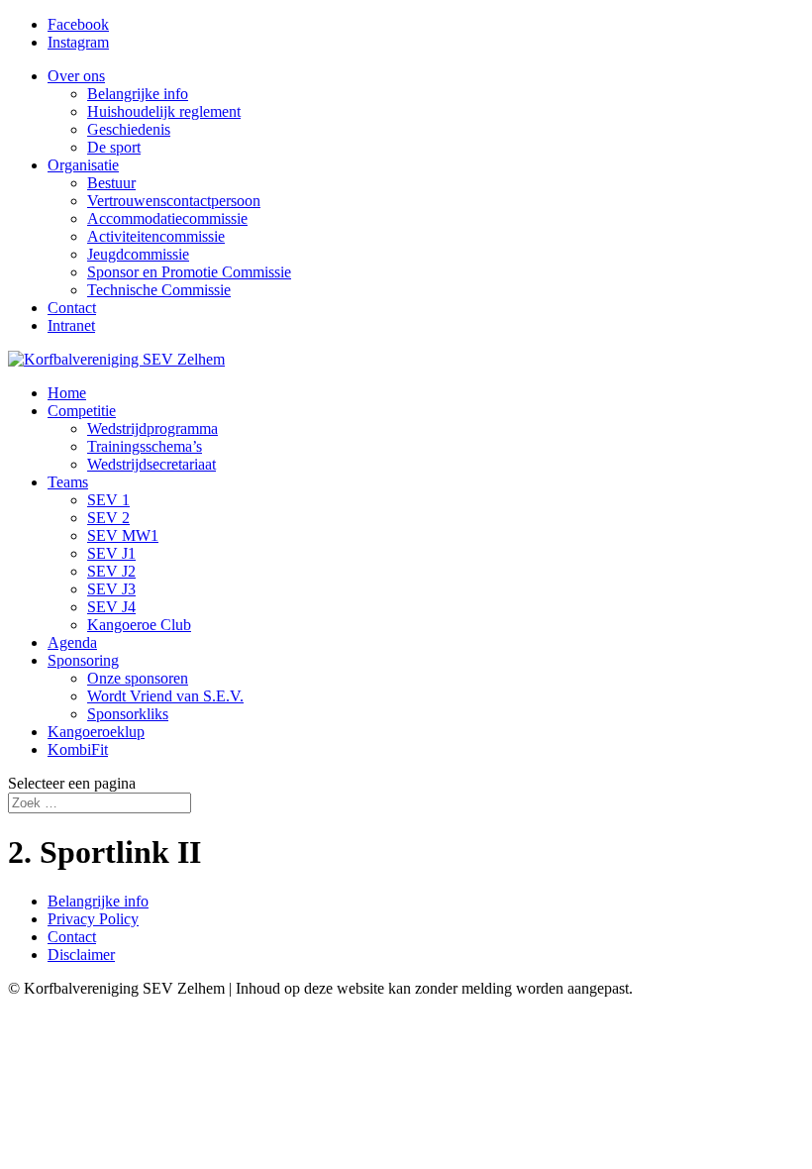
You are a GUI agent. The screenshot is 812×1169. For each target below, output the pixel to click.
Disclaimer (81, 954)
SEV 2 (108, 517)
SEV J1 (111, 553)
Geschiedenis (128, 129)
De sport (114, 147)
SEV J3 (111, 589)
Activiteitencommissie (156, 236)
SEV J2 (111, 571)
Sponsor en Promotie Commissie (189, 272)
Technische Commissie (159, 289)
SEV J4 (111, 606)
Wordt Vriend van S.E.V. (165, 696)
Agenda (72, 642)
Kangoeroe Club (139, 624)
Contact (72, 307)
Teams (68, 482)
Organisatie (83, 165)
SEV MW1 (122, 535)
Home (67, 392)
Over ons (76, 75)
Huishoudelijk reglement (164, 111)
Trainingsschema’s (144, 446)
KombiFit (78, 749)
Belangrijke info (137, 93)
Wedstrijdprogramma (152, 428)
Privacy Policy (93, 918)
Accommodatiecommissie (167, 218)
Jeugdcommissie (138, 254)
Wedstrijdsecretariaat (151, 464)
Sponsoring (83, 660)
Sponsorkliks (127, 713)
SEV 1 (108, 499)
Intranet (71, 325)
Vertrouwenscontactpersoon (173, 200)
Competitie (82, 410)
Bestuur (111, 182)
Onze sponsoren (137, 678)
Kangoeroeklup (96, 731)
